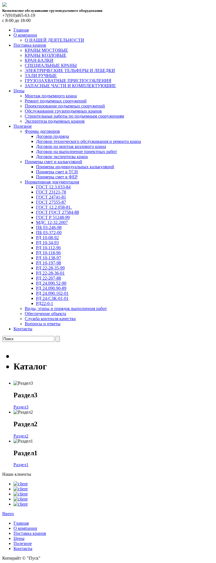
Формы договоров (42, 131)
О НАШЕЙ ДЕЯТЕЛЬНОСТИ (54, 40)
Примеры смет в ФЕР (57, 176)
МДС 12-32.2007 (52, 222)
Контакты (23, 328)
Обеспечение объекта (45, 313)
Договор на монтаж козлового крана (71, 146)
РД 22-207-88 (48, 278)
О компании (25, 35)
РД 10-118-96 (48, 252)
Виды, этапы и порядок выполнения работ (66, 308)
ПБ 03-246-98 (49, 227)
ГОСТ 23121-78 (51, 192)
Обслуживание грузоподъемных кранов (63, 111)
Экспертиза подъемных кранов (55, 121)
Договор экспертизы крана (62, 156)
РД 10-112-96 (48, 247)
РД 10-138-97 (48, 257)
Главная (21, 30)
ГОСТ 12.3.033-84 (53, 187)
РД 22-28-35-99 (50, 268)
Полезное (23, 126)
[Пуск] (4, 5)
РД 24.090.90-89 (51, 288)
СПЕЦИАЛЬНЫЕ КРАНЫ (51, 65)
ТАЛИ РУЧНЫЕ (41, 75)
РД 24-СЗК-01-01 (52, 298)
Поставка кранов (30, 45)
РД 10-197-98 (48, 263)
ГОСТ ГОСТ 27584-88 (57, 212)
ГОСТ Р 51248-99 (53, 217)
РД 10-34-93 (47, 242)
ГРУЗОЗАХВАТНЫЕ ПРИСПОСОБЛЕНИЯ (68, 80)
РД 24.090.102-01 (52, 293)
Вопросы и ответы (42, 323)
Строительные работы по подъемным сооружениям (74, 116)
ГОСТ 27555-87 (51, 202)
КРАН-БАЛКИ (39, 60)
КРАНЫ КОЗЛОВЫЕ (45, 55)
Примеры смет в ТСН (57, 171)
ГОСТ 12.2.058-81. (54, 207)
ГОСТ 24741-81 (51, 197)
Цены (19, 90)
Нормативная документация (52, 182)
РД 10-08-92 (47, 237)
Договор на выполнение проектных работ (76, 151)
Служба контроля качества (50, 318)
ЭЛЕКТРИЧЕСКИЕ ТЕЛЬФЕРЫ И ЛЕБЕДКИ (70, 70)
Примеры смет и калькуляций (53, 161)
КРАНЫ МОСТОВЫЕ (46, 50)
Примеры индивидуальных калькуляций (75, 166)
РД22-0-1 (44, 303)
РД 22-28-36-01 (50, 273)
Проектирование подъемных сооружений (65, 106)
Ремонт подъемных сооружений (56, 100)
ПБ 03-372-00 (49, 232)
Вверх (8, 513)
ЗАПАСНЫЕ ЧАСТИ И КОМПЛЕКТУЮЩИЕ (70, 85)
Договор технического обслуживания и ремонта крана (88, 141)
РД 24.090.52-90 (51, 283)
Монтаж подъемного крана (51, 95)
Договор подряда (52, 136)
